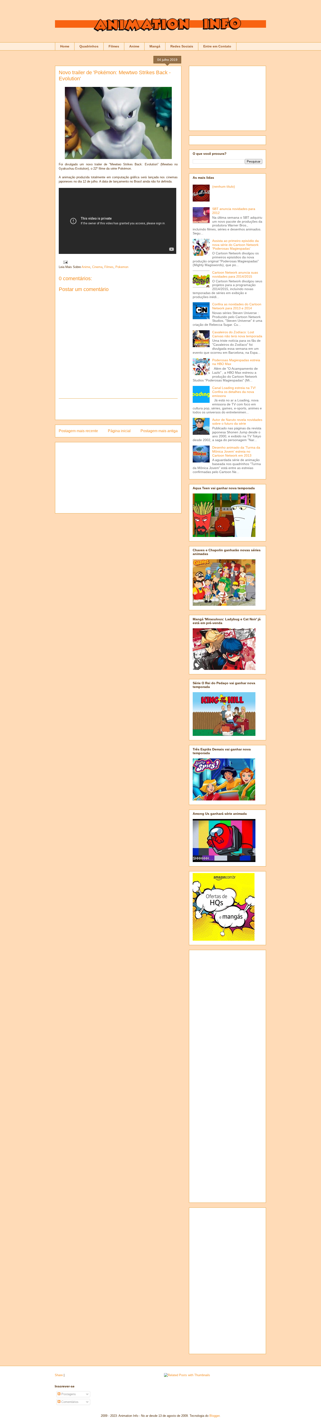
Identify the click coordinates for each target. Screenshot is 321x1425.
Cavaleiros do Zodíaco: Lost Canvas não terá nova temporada (237, 334)
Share (59, 1375)
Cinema (97, 267)
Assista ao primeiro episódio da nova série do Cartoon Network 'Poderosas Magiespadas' (235, 245)
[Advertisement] (118, 409)
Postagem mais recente (78, 431)
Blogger (214, 1415)
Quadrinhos (88, 46)
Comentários (69, 1402)
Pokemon (121, 267)
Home (64, 46)
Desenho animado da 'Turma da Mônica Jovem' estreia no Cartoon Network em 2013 (236, 451)
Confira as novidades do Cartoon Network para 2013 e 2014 (236, 306)
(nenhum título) (223, 186)
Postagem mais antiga (159, 431)
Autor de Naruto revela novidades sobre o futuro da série (237, 422)
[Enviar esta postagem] (65, 262)
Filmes (114, 46)
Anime (134, 46)
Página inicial (119, 431)
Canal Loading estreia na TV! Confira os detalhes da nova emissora (234, 392)
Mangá (154, 46)
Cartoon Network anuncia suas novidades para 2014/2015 (235, 274)
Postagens (68, 1394)
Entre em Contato (217, 46)
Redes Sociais (181, 46)
